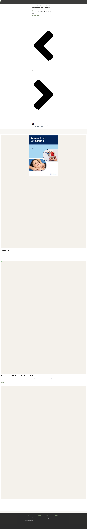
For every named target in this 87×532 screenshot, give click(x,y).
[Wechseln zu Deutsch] (42, 530)
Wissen (13, 2)
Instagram (57, 521)
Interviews (48, 521)
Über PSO (10, 2)
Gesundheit (48, 522)
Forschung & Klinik (48, 518)
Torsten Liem (18, 2)
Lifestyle (47, 524)
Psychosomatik (48, 520)
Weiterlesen (2, 382)
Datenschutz (57, 518)
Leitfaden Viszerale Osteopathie (6, 501)
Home (1, 2)
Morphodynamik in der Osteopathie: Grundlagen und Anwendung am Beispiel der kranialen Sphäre (17, 375)
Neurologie (48, 519)
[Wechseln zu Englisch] (45, 530)
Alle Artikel (48, 517)
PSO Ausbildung (5, 2)
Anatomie (48, 523)
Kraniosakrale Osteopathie (5, 250)
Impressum (57, 517)
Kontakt (22, 2)
